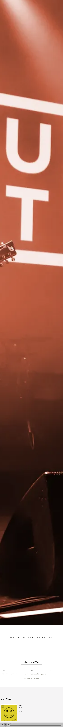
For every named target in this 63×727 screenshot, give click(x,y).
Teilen (23, 711)
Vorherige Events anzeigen (31, 678)
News (18, 637)
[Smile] (9, 713)
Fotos (44, 637)
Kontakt (50, 637)
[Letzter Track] (2, 724)
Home (12, 637)
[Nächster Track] (8, 724)
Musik (38, 637)
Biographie (31, 637)
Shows (24, 637)
